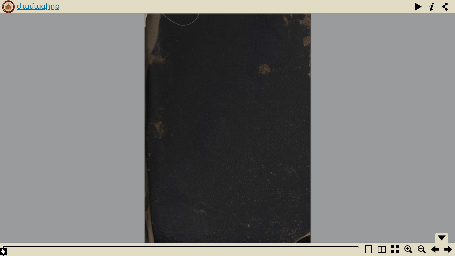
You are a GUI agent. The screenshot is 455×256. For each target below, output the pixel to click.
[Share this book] (445, 6)
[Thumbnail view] (395, 249)
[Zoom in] (408, 249)
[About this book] (431, 6)
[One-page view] (368, 249)
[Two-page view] (381, 249)
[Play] (418, 6)
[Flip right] (448, 249)
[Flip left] (435, 249)
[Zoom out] (421, 249)
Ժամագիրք (38, 6)
